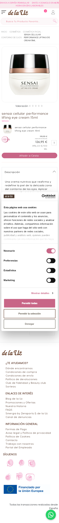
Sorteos (11, 386)
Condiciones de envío (20, 375)
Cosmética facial (32, 32)
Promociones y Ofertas (20, 402)
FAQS (9, 409)
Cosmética (15, 32)
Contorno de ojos (11, 37)
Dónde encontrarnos (19, 368)
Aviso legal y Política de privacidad (28, 432)
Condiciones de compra (21, 371)
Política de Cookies (18, 436)
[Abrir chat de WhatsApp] (51, 515)
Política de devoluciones (21, 379)
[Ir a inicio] (18, 12)
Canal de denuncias (18, 416)
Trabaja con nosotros (20, 443)
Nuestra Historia (16, 405)
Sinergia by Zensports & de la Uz (27, 413)
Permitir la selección (29, 313)
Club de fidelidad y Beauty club (26, 382)
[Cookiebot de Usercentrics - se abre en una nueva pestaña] (42, 196)
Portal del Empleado (19, 447)
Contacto (12, 440)
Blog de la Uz (14, 398)
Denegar (29, 324)
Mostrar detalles (40, 293)
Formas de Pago (16, 429)
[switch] (50, 260)
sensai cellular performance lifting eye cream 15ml (37, 37)
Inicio (4, 32)
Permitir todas (29, 303)
